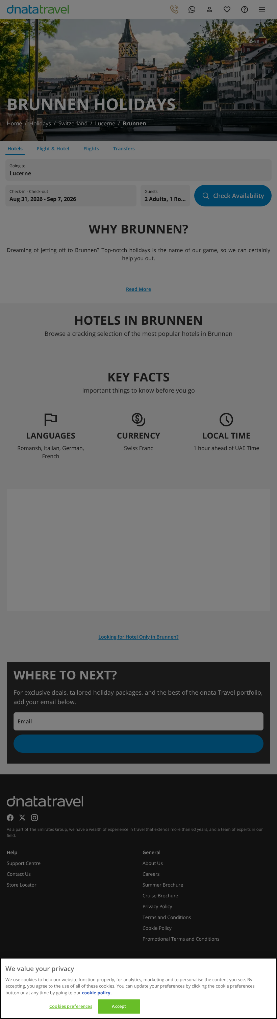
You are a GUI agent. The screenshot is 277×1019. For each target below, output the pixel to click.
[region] (138, 988)
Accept (119, 1006)
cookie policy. (97, 993)
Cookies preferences (70, 1006)
